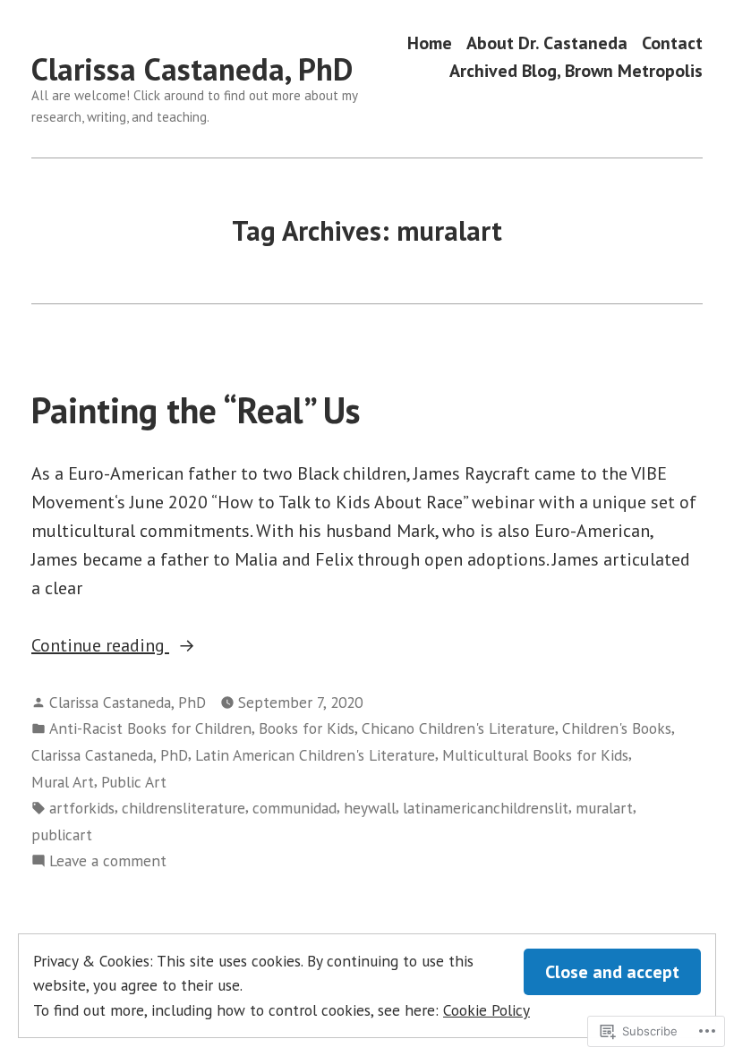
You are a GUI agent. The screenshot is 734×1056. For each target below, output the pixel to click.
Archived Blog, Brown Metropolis (576, 71)
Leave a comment (107, 861)
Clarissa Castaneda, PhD (192, 68)
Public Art (133, 781)
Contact (672, 42)
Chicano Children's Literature (458, 728)
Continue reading (100, 646)
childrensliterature (183, 807)
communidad (294, 807)
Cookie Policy (486, 1010)
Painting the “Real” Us (196, 410)
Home (429, 42)
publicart (61, 834)
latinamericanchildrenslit (485, 807)
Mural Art (62, 781)
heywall (370, 807)
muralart (604, 807)
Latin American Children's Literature (315, 755)
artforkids (82, 807)
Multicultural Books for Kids (535, 755)
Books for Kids (306, 728)
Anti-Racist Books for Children (150, 728)
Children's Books (616, 728)
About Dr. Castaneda (546, 42)
